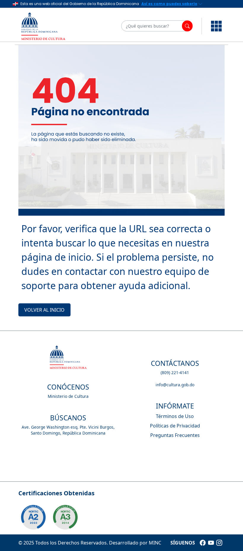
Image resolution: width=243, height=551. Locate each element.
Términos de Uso (175, 416)
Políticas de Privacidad (175, 425)
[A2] (33, 517)
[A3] (65, 517)
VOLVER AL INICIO (44, 310)
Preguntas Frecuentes (175, 435)
